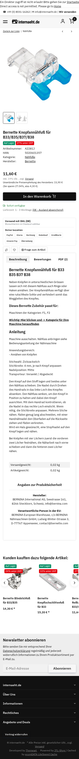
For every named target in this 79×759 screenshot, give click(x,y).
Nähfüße (30, 157)
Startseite (73, 2)
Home (57, 6)
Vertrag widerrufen (16, 734)
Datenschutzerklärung (16, 651)
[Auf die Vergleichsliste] (6, 250)
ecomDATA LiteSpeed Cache (41, 754)
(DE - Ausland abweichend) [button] (47, 209)
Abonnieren (62, 668)
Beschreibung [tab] (18, 259)
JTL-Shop (60, 750)
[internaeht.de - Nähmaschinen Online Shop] (26, 21)
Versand (29, 178)
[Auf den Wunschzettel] (14, 250)
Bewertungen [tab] (42, 259)
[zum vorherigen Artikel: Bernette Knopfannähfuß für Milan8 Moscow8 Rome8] (62, 32)
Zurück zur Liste (11, 31)
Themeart (31, 750)
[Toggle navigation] (5, 21)
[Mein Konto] (62, 21)
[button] (71, 21)
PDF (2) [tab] (63, 259)
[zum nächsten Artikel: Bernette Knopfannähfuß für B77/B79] (71, 32)
